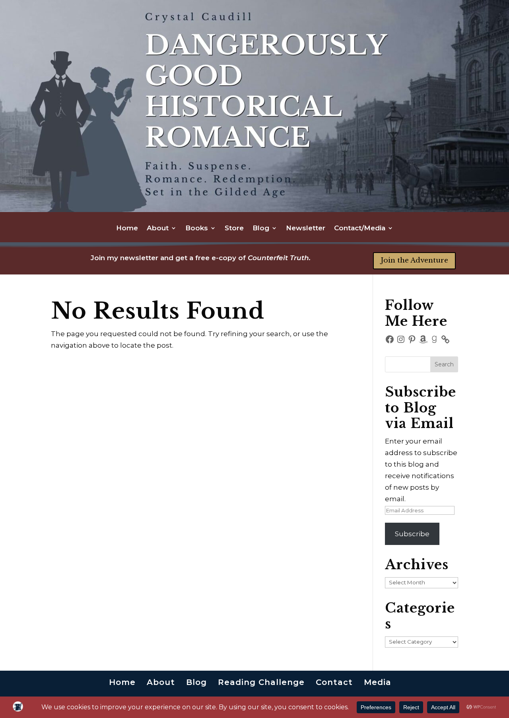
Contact (334, 682)
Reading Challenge (261, 682)
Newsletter (305, 228)
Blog (261, 228)
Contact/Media (359, 228)
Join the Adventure (414, 260)
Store (234, 228)
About (158, 228)
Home (127, 228)
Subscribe (412, 534)
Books (196, 228)
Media (377, 682)
